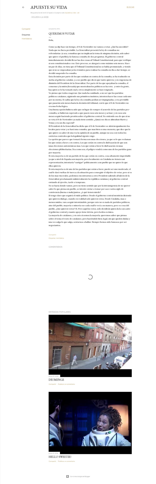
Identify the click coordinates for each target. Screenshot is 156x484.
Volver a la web (39, 17)
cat (78, 13)
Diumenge (56, 380)
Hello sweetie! (60, 457)
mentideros (27, 39)
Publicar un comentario (66, 384)
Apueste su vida (49, 7)
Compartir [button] (26, 29)
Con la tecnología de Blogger (80, 476)
